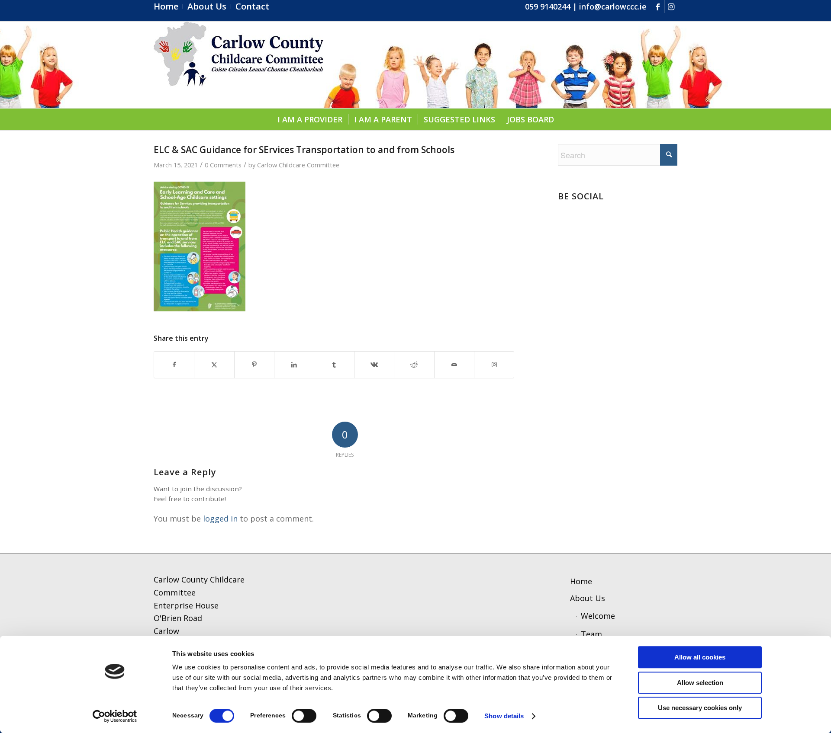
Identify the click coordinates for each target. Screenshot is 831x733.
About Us (587, 598)
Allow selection (700, 682)
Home (581, 581)
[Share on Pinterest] (254, 365)
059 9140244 (547, 6)
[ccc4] (238, 65)
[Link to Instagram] (670, 6)
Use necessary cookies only (700, 707)
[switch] (304, 716)
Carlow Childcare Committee (298, 164)
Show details (504, 716)
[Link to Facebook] (657, 6)
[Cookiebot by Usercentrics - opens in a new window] (115, 716)
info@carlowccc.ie (613, 6)
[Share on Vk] (374, 365)
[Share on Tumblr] (334, 365)
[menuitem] (168, 6)
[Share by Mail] (454, 365)
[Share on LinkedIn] (294, 365)
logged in (220, 518)
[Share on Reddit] (414, 365)
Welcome (598, 616)
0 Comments (223, 164)
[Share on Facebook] (174, 365)
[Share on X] (214, 365)
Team (591, 634)
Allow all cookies (699, 657)
